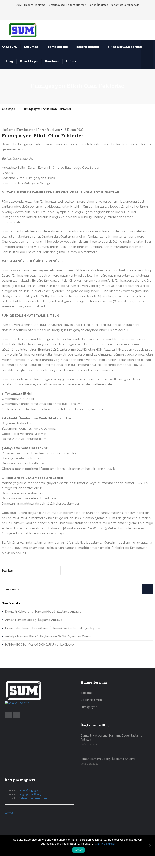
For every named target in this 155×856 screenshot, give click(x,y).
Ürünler (72, 61)
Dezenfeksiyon (91, 699)
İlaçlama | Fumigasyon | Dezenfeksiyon (31, 130)
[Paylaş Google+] (54, 570)
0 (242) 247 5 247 (30, 790)
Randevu (52, 61)
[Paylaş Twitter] (21, 570)
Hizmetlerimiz (58, 47)
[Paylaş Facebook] (32, 570)
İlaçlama (86, 692)
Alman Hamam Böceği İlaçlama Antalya (33, 619)
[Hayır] (150, 845)
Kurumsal (31, 47)
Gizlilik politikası (105, 843)
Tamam (78, 850)
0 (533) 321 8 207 (30, 794)
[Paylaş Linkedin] (43, 570)
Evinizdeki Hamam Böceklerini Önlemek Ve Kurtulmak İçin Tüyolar (53, 628)
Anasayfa (9, 47)
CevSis (9, 812)
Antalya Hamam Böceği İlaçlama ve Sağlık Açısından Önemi (48, 636)
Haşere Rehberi (88, 47)
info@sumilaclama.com (31, 798)
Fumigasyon (89, 707)
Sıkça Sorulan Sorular (125, 47)
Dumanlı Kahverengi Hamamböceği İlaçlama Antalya (43, 611)
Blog (9, 61)
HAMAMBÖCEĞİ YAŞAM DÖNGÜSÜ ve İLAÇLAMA (39, 644)
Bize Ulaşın (29, 61)
